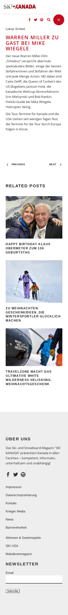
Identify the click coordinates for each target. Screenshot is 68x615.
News (10, 519)
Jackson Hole (35, 86)
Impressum (14, 487)
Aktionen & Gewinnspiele (23, 538)
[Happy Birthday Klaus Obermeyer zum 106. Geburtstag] (34, 217)
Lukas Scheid (16, 29)
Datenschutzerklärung (21, 495)
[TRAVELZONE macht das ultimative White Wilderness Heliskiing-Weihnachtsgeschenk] (34, 347)
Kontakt (11, 503)
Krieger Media (15, 511)
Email (10, 573)
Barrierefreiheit (16, 527)
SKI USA (12, 546)
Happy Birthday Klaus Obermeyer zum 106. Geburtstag (28, 248)
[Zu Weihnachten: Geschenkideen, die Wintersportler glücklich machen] (34, 281)
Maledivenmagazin (19, 554)
